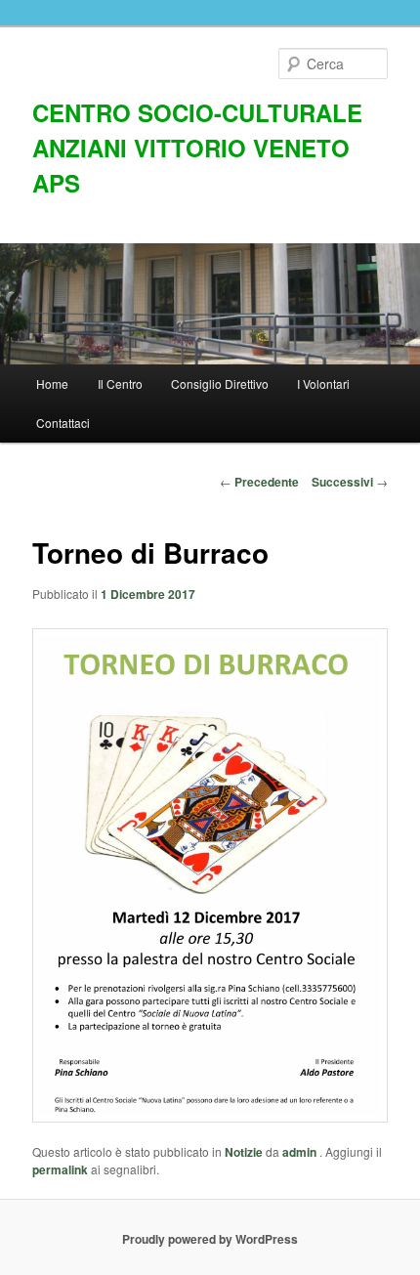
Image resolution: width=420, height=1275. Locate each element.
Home (52, 383)
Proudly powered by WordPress (210, 1239)
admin (300, 1152)
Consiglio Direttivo (220, 383)
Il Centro (120, 383)
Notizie (244, 1152)
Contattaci (63, 422)
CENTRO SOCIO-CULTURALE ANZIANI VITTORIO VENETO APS (197, 147)
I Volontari (323, 383)
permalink (60, 1169)
